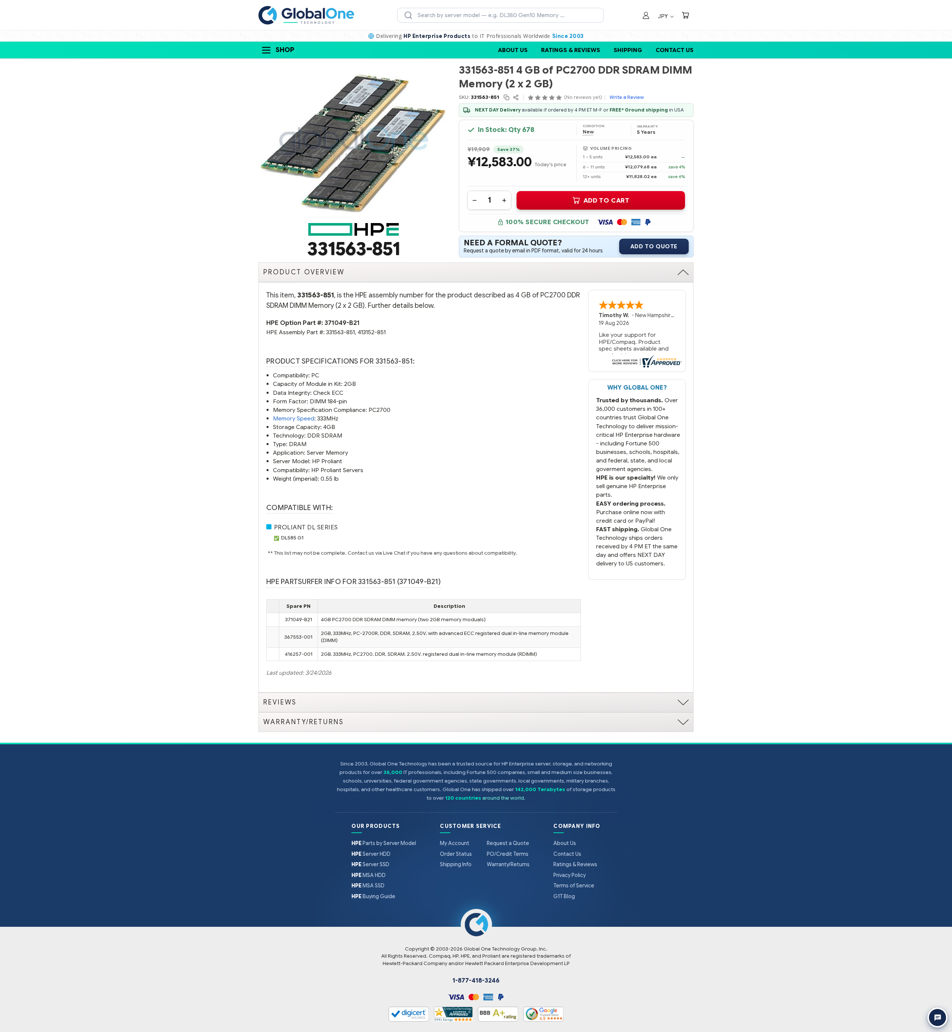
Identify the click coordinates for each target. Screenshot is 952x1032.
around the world (503, 798)
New (588, 132)
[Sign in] (646, 16)
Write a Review (627, 97)
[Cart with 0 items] (685, 16)
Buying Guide (373, 896)
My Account (454, 843)
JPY (663, 16)
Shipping (628, 50)
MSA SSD (368, 885)
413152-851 (372, 332)
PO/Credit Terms (507, 854)
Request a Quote (508, 843)
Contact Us (675, 50)
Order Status (456, 854)
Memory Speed (293, 418)
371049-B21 (342, 323)
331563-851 (340, 332)
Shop (285, 50)
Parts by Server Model (383, 843)
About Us (513, 50)
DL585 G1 (292, 538)
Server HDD (370, 854)
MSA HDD (368, 875)
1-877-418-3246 (476, 980)
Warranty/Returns (508, 864)
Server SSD (370, 864)
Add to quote (654, 246)
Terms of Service (573, 885)
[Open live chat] (937, 1017)
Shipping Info (456, 864)
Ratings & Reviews (570, 50)
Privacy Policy (569, 875)
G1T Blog (564, 896)
